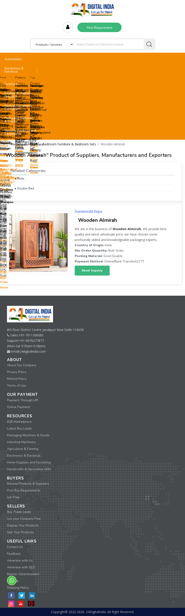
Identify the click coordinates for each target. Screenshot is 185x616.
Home (15, 144)
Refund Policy (17, 379)
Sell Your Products (20, 532)
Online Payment (18, 407)
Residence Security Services (37, 132)
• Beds (19, 178)
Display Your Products (23, 525)
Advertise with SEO (21, 567)
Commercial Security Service (38, 115)
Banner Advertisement (23, 574)
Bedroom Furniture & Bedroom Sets (69, 144)
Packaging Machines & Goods (28, 435)
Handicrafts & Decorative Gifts (29, 469)
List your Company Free (24, 519)
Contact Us (15, 547)
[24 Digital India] (92, 9)
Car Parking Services (36, 150)
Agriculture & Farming (22, 449)
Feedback (14, 554)
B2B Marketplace (19, 422)
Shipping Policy (18, 587)
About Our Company (21, 365)
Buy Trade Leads (19, 512)
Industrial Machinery (21, 442)
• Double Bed (24, 188)
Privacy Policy (16, 372)
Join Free (13, 497)
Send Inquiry (92, 270)
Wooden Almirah (97, 220)
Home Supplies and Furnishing (29, 462)
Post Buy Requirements (23, 490)
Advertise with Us (20, 560)
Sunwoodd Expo (88, 211)
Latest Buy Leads (19, 428)
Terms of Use (16, 385)
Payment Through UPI (22, 400)
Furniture (31, 144)
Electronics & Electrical (23, 455)
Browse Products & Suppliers (28, 483)
